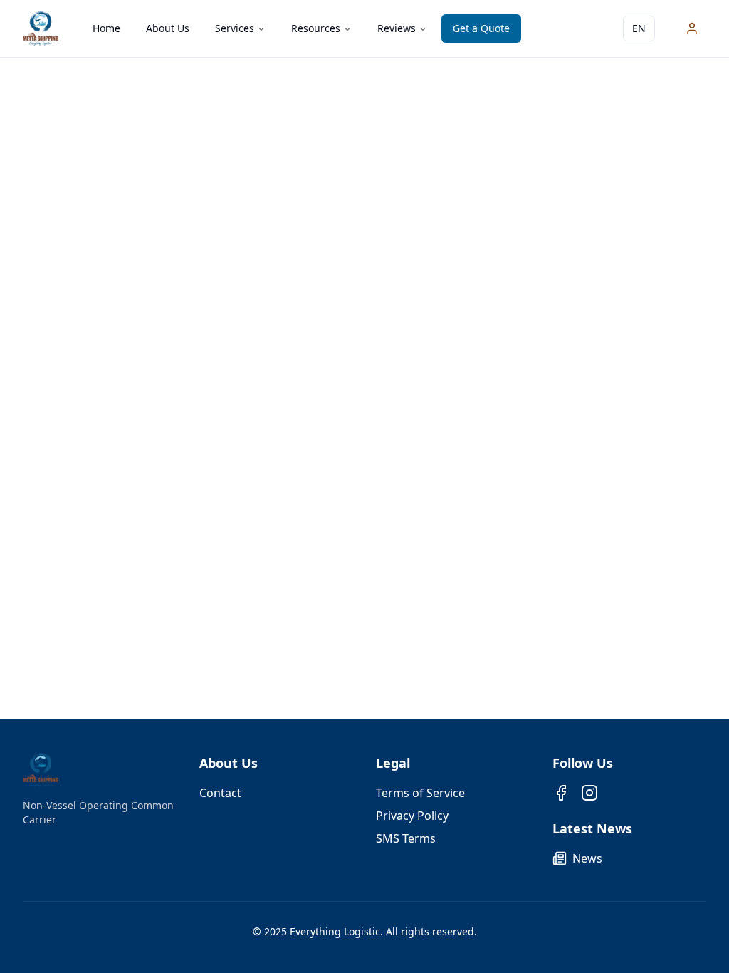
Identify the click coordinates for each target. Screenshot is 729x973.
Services (234, 28)
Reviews (396, 28)
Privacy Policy (412, 815)
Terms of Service (420, 793)
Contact (220, 793)
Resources (315, 28)
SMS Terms (406, 838)
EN (639, 28)
